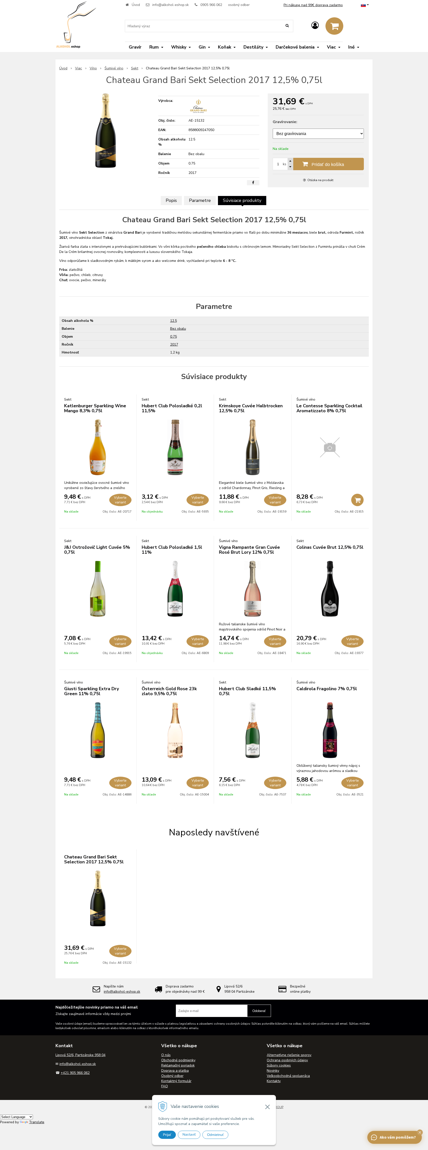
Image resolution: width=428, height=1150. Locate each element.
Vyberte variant (120, 500)
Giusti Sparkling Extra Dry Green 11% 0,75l (91, 691)
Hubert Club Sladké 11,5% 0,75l (247, 691)
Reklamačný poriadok (178, 1065)
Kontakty (274, 1081)
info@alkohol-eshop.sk (170, 4)
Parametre (200, 200)
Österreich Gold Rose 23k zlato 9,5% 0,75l (169, 691)
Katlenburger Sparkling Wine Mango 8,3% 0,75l (95, 408)
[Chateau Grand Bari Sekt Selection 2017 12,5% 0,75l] (105, 130)
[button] (420, 1132)
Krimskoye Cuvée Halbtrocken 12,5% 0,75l (251, 408)
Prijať (167, 1135)
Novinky (273, 1070)
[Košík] (334, 26)
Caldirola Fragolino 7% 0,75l (326, 689)
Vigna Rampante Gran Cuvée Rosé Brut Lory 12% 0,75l (249, 549)
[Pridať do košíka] (357, 500)
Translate (36, 1122)
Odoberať (259, 1011)
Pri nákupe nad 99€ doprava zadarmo (313, 5)
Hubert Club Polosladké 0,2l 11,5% (172, 408)
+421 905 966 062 (75, 1072)
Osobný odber (172, 1075)
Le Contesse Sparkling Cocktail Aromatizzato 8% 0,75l (329, 408)
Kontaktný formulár (176, 1081)
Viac (78, 68)
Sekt (134, 68)
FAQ (164, 1086)
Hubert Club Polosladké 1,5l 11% (172, 549)
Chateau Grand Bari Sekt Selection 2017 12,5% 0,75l (94, 859)
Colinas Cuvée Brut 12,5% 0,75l (329, 547)
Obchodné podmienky (178, 1060)
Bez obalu (178, 328)
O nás (166, 1055)
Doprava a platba (175, 1070)
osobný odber (239, 4)
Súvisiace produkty (242, 200)
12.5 (173, 320)
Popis (171, 200)
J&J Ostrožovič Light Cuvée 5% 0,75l (97, 549)
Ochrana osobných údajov (287, 1060)
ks (284, 164)
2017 (174, 344)
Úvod (136, 4)
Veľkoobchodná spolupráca (288, 1075)
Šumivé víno (114, 68)
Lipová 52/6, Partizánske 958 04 (80, 1055)
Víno (93, 68)
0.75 (173, 336)
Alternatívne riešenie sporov (289, 1055)
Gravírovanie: (285, 122)
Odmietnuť (215, 1135)
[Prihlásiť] (315, 26)
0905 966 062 (211, 4)
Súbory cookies (279, 1065)
